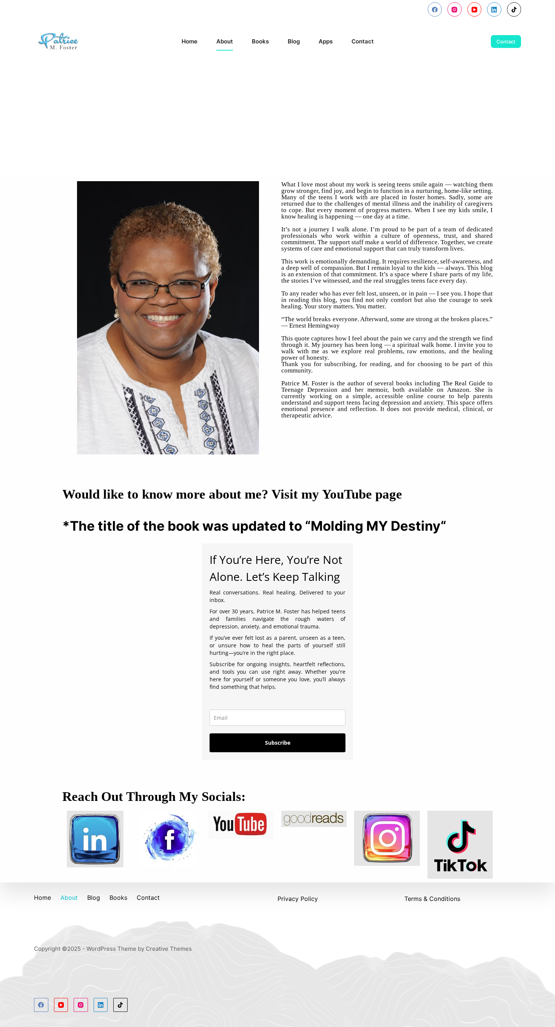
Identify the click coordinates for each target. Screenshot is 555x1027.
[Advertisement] (277, 121)
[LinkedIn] (494, 9)
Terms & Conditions (432, 898)
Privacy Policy (298, 898)
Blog (294, 41)
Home (189, 41)
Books (260, 41)
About (224, 41)
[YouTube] (474, 9)
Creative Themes (169, 948)
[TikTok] (514, 9)
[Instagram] (454, 9)
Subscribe (277, 742)
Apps (326, 41)
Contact (363, 41)
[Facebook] (435, 9)
